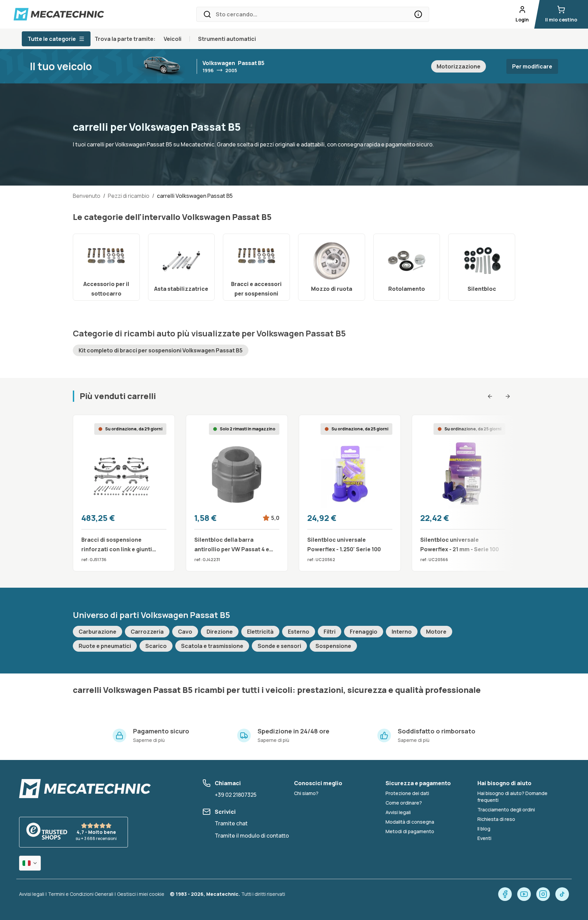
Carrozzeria (147, 631)
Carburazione (97, 631)
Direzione (220, 631)
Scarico (156, 646)
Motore (436, 631)
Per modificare (532, 66)
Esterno (298, 631)
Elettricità (260, 631)
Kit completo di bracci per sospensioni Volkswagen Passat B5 (161, 350)
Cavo (185, 631)
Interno (402, 631)
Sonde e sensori (279, 646)
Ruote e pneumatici (105, 646)
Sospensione (333, 646)
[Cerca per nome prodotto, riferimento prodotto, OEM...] (418, 14)
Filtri (330, 631)
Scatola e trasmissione (212, 646)
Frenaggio (363, 631)
